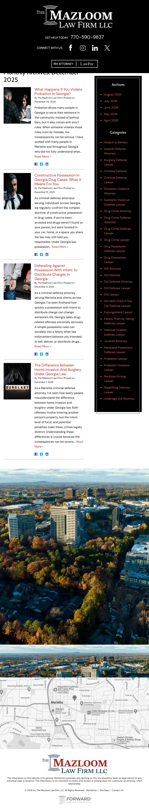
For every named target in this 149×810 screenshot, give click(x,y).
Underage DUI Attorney (119, 399)
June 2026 (111, 107)
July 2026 (110, 101)
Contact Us (117, 790)
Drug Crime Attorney (118, 211)
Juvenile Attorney (115, 341)
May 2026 (111, 114)
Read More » (43, 156)
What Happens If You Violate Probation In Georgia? (58, 91)
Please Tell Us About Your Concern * (31, 593)
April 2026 (111, 120)
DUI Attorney (112, 269)
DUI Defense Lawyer (117, 288)
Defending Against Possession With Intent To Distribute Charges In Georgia (56, 272)
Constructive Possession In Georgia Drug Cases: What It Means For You (58, 179)
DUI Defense (112, 275)
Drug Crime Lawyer (116, 240)
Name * (12, 514)
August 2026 (112, 94)
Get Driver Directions (74, 727)
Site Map (104, 790)
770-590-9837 (87, 37)
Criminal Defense (115, 171)
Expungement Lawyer (118, 312)
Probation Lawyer (115, 359)
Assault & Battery (116, 142)
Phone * (13, 534)
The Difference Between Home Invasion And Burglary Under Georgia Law (58, 369)
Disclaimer (91, 790)
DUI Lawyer (111, 294)
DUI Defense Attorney (118, 281)
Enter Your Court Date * (23, 573)
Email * (12, 553)
